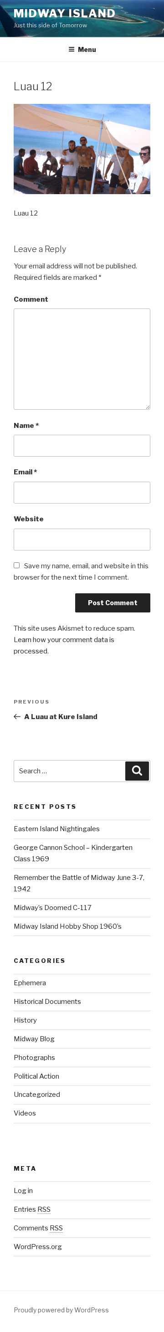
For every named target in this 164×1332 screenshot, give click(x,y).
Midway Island (65, 13)
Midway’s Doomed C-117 (53, 908)
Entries (32, 1209)
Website (29, 519)
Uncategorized (37, 1094)
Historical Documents (47, 1002)
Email (25, 472)
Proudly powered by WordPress (61, 1310)
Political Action (36, 1076)
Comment (31, 299)
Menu (87, 49)
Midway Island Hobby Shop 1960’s (68, 926)
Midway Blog (34, 1039)
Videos (25, 1113)
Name (26, 426)
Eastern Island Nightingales (57, 829)
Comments (38, 1228)
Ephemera (30, 983)
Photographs (34, 1058)
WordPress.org (38, 1247)
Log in (23, 1191)
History (25, 1020)
